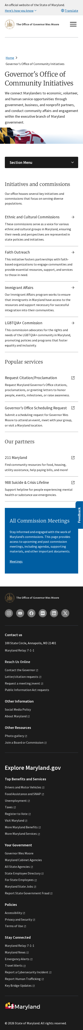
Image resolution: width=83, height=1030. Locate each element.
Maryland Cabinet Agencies (23, 860)
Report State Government (27, 893)
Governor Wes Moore (19, 853)
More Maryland (21, 827)
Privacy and (18, 919)
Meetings (16, 561)
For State (19, 880)
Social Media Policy (18, 709)
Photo (14, 736)
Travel (14, 965)
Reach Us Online (17, 661)
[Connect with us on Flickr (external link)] (43, 613)
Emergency (17, 959)
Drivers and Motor (23, 787)
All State (17, 867)
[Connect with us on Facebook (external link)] (31, 613)
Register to (16, 814)
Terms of (14, 926)
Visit (14, 820)
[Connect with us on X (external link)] (65, 613)
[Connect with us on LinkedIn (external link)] (54, 613)
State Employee (22, 873)
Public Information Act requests (27, 690)
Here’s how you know (19, 11)
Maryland (15, 952)
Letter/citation (21, 677)
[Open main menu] (73, 24)
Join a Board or (24, 742)
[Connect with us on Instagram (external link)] (9, 613)
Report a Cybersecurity (26, 972)
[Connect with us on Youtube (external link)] (20, 613)
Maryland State (19, 886)
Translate (71, 11)
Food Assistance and (23, 794)
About (16, 716)
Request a (22, 683)
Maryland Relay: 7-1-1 (19, 650)
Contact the (20, 670)
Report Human (23, 979)
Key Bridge (18, 985)
